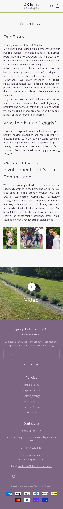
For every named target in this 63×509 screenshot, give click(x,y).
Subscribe (31, 364)
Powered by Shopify (43, 486)
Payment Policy (31, 390)
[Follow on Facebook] (5, 476)
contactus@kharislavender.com (35, 466)
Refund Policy (31, 384)
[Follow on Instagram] (13, 476)
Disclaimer (31, 412)
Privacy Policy (31, 401)
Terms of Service (31, 407)
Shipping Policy (32, 396)
